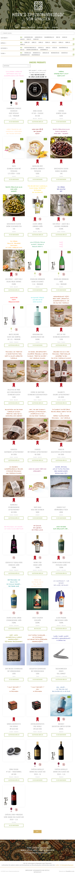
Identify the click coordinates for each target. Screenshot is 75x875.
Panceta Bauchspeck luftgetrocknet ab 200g (61, 451)
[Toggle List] (29, 66)
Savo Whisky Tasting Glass (61, 822)
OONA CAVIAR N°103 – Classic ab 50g (37, 113)
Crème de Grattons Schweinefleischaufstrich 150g (37, 394)
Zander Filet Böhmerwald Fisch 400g (61, 509)
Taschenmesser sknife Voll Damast (61, 671)
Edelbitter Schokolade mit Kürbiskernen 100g (37, 671)
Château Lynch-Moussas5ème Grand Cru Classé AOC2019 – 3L (37, 820)
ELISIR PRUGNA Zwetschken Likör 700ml (61, 620)
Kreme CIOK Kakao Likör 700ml (37, 564)
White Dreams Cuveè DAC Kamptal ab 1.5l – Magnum (14, 336)
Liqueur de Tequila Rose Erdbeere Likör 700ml (13, 564)
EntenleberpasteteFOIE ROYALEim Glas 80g (37, 726)
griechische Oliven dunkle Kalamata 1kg (61, 171)
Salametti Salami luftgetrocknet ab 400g (61, 394)
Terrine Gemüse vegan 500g (61, 113)
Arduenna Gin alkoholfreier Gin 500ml (37, 336)
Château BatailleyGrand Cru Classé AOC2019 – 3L (38, 771)
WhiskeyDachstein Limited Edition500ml (61, 726)
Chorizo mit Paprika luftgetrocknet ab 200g (37, 451)
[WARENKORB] (71, 24)
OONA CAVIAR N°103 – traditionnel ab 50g (14, 771)
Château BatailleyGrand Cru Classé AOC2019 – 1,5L (61, 771)
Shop (16, 27)
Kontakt (23, 27)
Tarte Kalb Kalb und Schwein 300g (37, 509)
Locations (55, 27)
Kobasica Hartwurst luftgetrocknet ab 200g (14, 451)
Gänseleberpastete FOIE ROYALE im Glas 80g (14, 726)
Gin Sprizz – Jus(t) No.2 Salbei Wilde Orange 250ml (13, 281)
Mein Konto (31, 27)
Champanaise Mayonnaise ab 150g (14, 871)
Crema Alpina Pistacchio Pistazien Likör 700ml (61, 564)
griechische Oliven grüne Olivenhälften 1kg (13, 226)
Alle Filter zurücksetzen (65, 65)
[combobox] (15, 66)
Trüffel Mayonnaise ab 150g (37, 871)
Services (40, 27)
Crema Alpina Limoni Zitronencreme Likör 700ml (13, 620)
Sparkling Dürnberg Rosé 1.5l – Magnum (61, 281)
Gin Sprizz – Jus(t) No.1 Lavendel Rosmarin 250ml (61, 226)
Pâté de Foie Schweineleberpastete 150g (61, 336)
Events (47, 27)
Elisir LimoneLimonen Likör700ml (38, 226)
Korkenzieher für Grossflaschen (61, 871)
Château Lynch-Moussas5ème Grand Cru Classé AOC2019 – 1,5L (14, 820)
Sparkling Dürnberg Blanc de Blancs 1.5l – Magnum (37, 281)
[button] (21, 37)
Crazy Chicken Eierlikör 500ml (37, 620)
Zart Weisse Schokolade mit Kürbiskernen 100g (14, 671)
